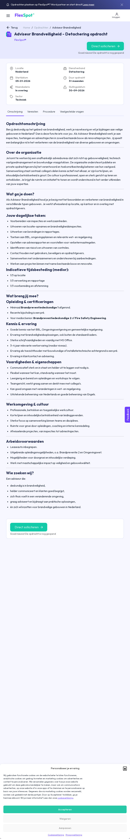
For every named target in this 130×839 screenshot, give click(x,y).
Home (26, 27)
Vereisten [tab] (32, 111)
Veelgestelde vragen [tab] (72, 111)
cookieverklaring (65, 798)
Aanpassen (65, 828)
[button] (125, 768)
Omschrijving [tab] (15, 111)
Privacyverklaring (74, 835)
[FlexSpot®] (24, 15)
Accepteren (65, 809)
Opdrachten (41, 27)
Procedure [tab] (49, 111)
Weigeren (65, 818)
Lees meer (88, 4)
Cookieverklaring (56, 835)
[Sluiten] (122, 5)
